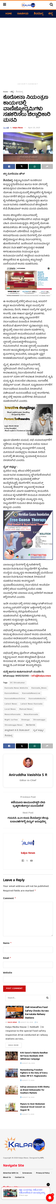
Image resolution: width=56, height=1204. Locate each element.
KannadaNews (12, 693)
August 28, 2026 (26, 1022)
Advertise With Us (10, 1173)
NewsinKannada (13, 714)
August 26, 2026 (28, 1063)
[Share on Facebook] (9, 166)
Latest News (11, 704)
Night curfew (11, 719)
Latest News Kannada (31, 704)
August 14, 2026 (28, 1097)
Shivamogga (39, 719)
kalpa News (18, 128)
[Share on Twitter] (22, 166)
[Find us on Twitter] (8, 1195)
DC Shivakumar (17, 682)
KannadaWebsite (37, 698)
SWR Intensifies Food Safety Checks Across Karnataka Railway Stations (37, 1012)
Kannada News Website (16, 688)
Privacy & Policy (42, 1173)
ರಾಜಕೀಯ (22, 14)
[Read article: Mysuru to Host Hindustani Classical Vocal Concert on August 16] (11, 1107)
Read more (15, 1045)
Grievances (27, 1173)
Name (7, 943)
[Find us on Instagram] (12, 1195)
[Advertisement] (28, 49)
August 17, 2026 (28, 1080)
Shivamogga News (14, 725)
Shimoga (25, 719)
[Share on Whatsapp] (35, 166)
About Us (7, 1177)
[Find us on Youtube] (16, 1195)
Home (8, 14)
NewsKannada (31, 714)
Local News (10, 709)
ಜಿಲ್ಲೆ (50, 14)
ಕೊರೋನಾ (30, 725)
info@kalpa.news (41, 676)
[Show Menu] (4, 5)
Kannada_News (39, 688)
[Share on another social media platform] (47, 166)
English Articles (12, 1009)
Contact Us (19, 1177)
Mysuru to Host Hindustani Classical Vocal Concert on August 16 (32, 1107)
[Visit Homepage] (28, 5)
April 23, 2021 (34, 128)
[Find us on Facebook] (3, 1195)
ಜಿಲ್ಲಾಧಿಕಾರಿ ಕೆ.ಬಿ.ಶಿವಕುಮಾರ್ (17, 730)
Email (7, 958)
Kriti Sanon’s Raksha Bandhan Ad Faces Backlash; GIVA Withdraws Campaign (34, 1056)
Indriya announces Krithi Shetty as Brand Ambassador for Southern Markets (34, 1090)
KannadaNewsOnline (15, 698)
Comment (9, 898)
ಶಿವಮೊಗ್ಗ (38, 14)
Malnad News (26, 709)
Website (7, 973)
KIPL (42, 1158)
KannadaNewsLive (31, 693)
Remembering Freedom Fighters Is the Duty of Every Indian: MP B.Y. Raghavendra (33, 1073)
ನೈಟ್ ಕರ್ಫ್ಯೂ (38, 730)
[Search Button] (51, 5)
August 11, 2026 (28, 1114)
